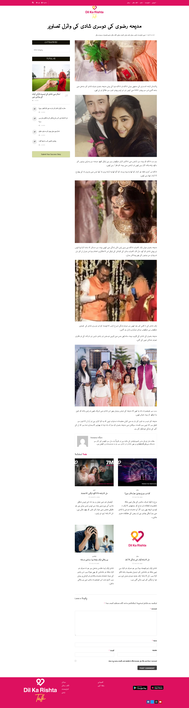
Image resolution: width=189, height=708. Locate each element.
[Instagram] (156, 702)
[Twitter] (152, 702)
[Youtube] (160, 702)
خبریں (144, 35)
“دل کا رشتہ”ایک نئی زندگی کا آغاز (137, 559)
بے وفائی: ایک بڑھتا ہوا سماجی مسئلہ (94, 559)
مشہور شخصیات (107, 35)
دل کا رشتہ (142, 444)
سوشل (128, 3)
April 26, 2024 (151, 35)
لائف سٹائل (134, 3)
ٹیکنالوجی (94, 556)
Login (38, 3)
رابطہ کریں (101, 685)
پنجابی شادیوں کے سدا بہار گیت (47, 141)
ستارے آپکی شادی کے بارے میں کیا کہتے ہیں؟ (52, 108)
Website (154, 650)
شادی (141, 3)
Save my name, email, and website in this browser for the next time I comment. (132, 661)
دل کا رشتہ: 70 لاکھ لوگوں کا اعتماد (94, 493)
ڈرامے (135, 35)
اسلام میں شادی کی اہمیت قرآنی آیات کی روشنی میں (46, 95)
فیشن (125, 35)
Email (111, 651)
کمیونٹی (154, 3)
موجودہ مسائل (99, 35)
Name (154, 641)
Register (45, 3)
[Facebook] (148, 702)
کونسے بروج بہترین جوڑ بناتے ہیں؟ (137, 493)
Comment (153, 609)
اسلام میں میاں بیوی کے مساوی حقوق (49, 131)
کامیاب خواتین (120, 35)
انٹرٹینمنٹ (147, 3)
